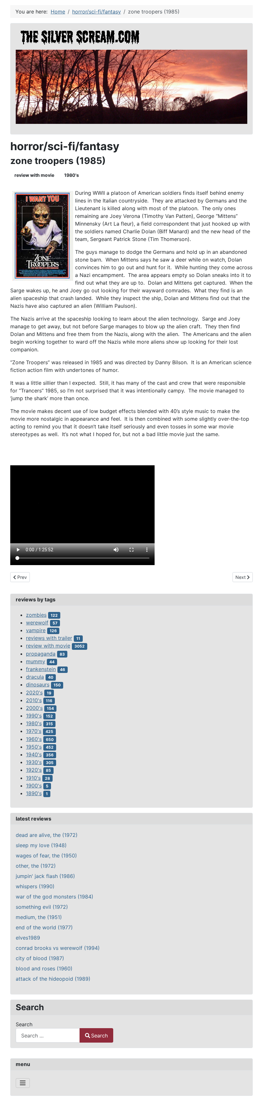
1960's (34, 739)
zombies (36, 615)
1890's (34, 793)
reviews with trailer (49, 638)
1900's (34, 785)
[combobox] (48, 1035)
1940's (34, 754)
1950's (34, 747)
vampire (36, 630)
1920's (34, 770)
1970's (33, 731)
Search (24, 1024)
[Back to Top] (252, 1089)
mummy (35, 661)
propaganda (40, 653)
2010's (34, 700)
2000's (34, 708)
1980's (71, 175)
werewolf (37, 622)
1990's (34, 715)
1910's (33, 778)
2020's (34, 692)
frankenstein (41, 669)
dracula (35, 677)
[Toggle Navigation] (23, 1083)
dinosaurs (37, 684)
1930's (34, 762)
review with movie (34, 175)
